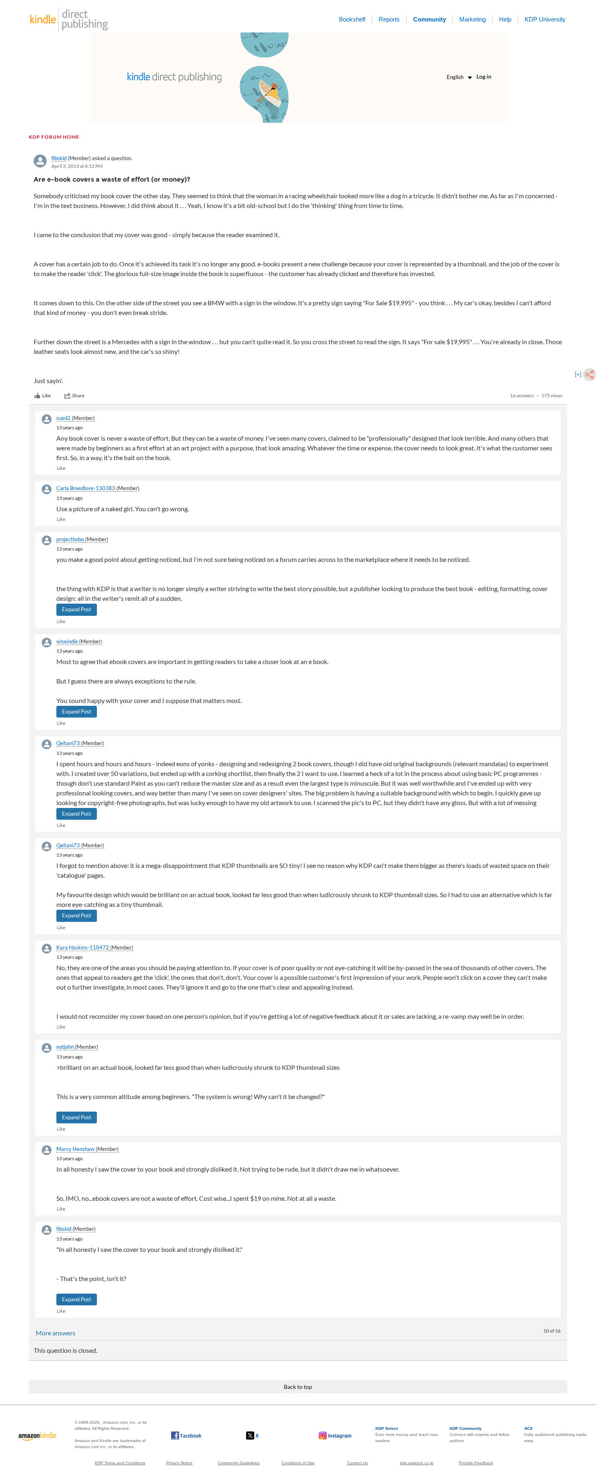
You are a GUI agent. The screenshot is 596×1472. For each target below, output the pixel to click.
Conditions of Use (298, 1463)
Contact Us (357, 1463)
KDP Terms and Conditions (120, 1463)
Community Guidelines (238, 1463)
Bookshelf (352, 19)
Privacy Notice (179, 1463)
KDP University (545, 19)
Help (505, 19)
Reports (389, 19)
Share (78, 395)
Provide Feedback (476, 1463)
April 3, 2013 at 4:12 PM (77, 166)
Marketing (472, 19)
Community (429, 19)
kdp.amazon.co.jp (416, 1463)
